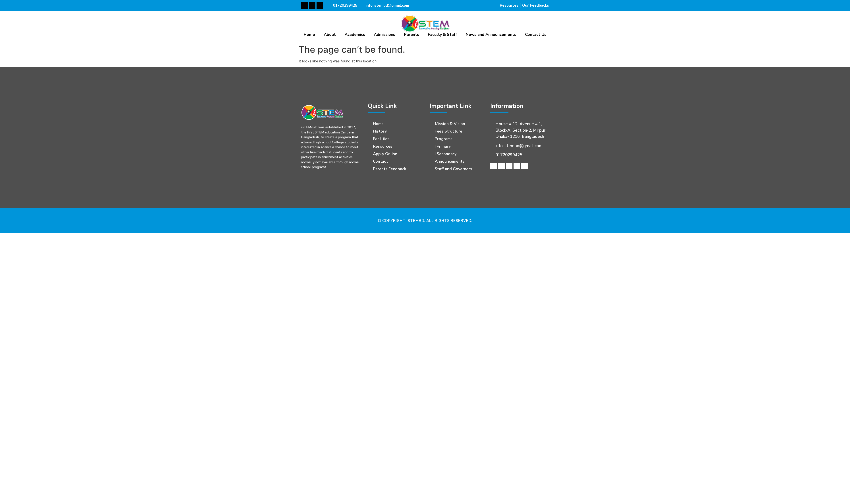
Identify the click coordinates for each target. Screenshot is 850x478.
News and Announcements (491, 34)
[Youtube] (320, 5)
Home (309, 34)
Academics (355, 34)
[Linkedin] (509, 166)
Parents (411, 34)
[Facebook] (304, 5)
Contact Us (535, 34)
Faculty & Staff (442, 34)
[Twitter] (312, 5)
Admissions (384, 34)
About (330, 34)
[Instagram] (524, 166)
